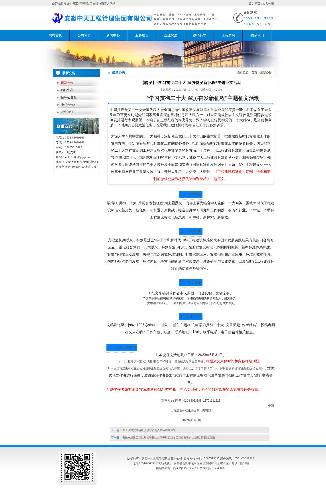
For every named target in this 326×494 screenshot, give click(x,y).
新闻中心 (113, 35)
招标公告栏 (69, 97)
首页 (254, 72)
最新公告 (67, 82)
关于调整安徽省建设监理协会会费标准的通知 (149, 430)
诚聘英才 (199, 35)
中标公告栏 (69, 104)
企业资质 (170, 35)
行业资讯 (67, 112)
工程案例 (228, 35)
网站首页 (55, 35)
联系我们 (257, 35)
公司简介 (84, 35)
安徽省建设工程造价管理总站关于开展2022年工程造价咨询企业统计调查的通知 (169, 437)
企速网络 (220, 468)
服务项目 (142, 35)
